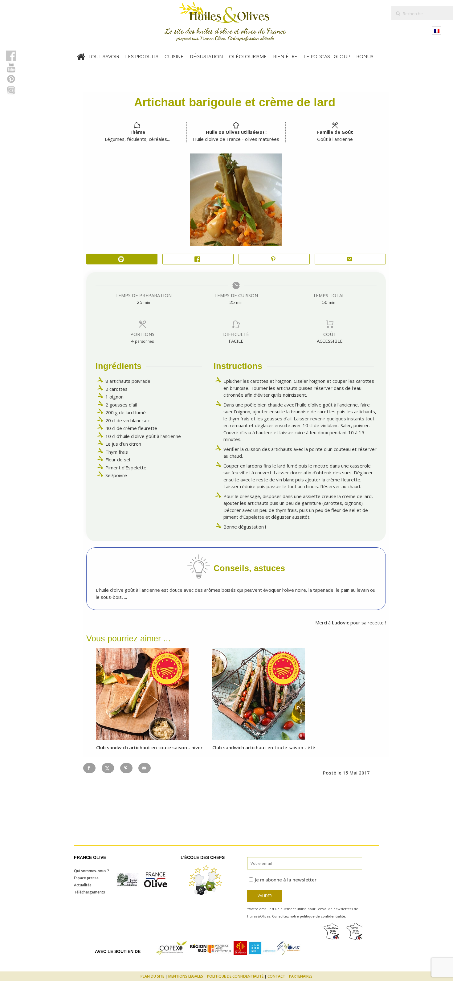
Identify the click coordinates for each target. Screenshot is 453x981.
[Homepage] (81, 55)
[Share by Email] (350, 259)
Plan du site (152, 976)
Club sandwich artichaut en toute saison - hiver (149, 747)
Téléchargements (89, 892)
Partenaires (300, 976)
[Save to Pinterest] (126, 768)
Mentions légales (185, 976)
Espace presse (86, 878)
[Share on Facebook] (198, 259)
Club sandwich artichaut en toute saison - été (263, 747)
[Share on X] (108, 768)
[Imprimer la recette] (121, 259)
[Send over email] (144, 768)
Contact (276, 976)
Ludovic (340, 622)
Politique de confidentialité (235, 976)
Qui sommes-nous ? (91, 870)
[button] (274, 259)
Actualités (83, 885)
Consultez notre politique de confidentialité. (309, 916)
